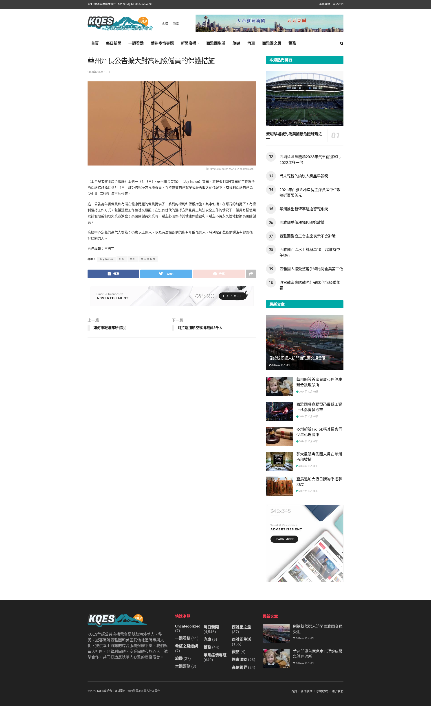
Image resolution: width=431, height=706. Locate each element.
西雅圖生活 (215, 43)
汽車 (251, 43)
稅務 (292, 43)
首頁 (95, 43)
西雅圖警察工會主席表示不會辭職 (307, 236)
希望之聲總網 (186, 646)
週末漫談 (239, 659)
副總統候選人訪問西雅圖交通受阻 (297, 358)
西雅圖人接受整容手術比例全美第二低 (311, 269)
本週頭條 (182, 666)
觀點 (236, 651)
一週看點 (136, 43)
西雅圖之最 (271, 43)
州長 (122, 259)
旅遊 (236, 43)
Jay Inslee (106, 259)
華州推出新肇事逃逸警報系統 (303, 209)
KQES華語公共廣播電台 (111, 691)
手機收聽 (324, 4)
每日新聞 (113, 43)
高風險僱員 (148, 259)
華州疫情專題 (162, 43)
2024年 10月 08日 (281, 365)
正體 (165, 23)
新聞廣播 (188, 43)
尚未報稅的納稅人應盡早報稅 (303, 176)
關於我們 (338, 4)
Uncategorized (187, 626)
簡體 (176, 23)
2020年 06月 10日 (99, 72)
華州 (133, 259)
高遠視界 (239, 667)
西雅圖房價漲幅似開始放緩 (301, 222)
